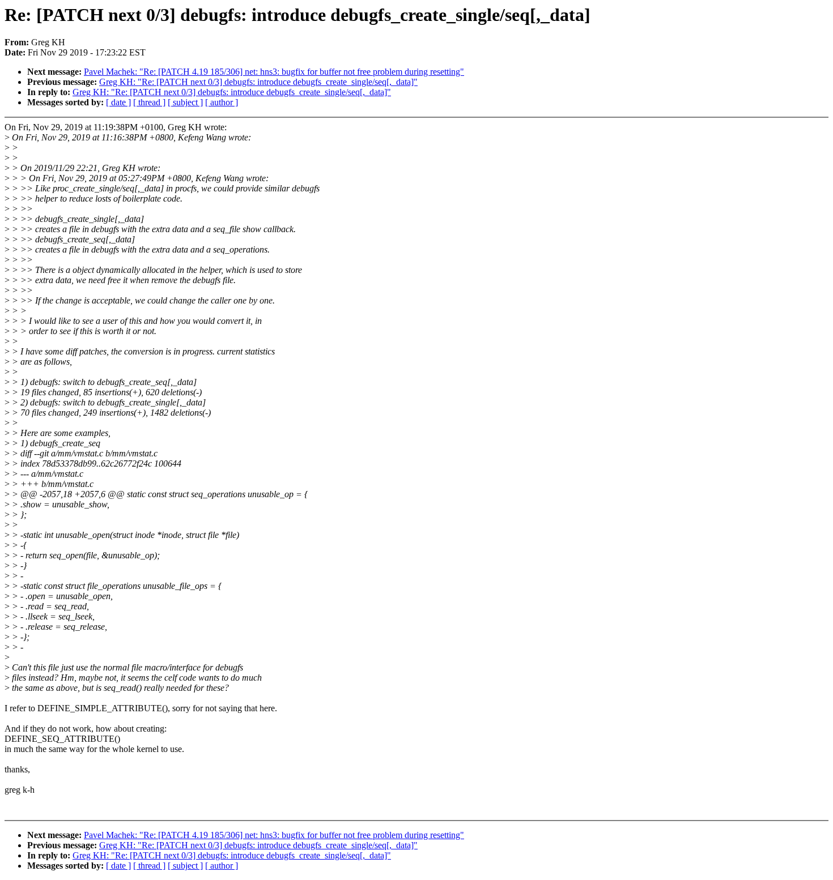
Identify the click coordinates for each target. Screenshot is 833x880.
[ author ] (221, 102)
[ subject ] (185, 102)
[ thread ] (149, 102)
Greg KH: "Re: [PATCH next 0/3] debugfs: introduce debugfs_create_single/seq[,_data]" (258, 82)
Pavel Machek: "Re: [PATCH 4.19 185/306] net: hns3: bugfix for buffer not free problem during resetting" (274, 71)
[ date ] (118, 102)
